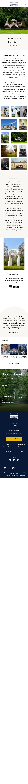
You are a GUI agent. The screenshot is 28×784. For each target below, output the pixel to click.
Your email (5, 385)
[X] (18, 460)
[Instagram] (10, 460)
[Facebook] (14, 460)
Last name (17, 391)
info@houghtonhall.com (15, 433)
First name (4, 391)
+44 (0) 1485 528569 (15, 430)
